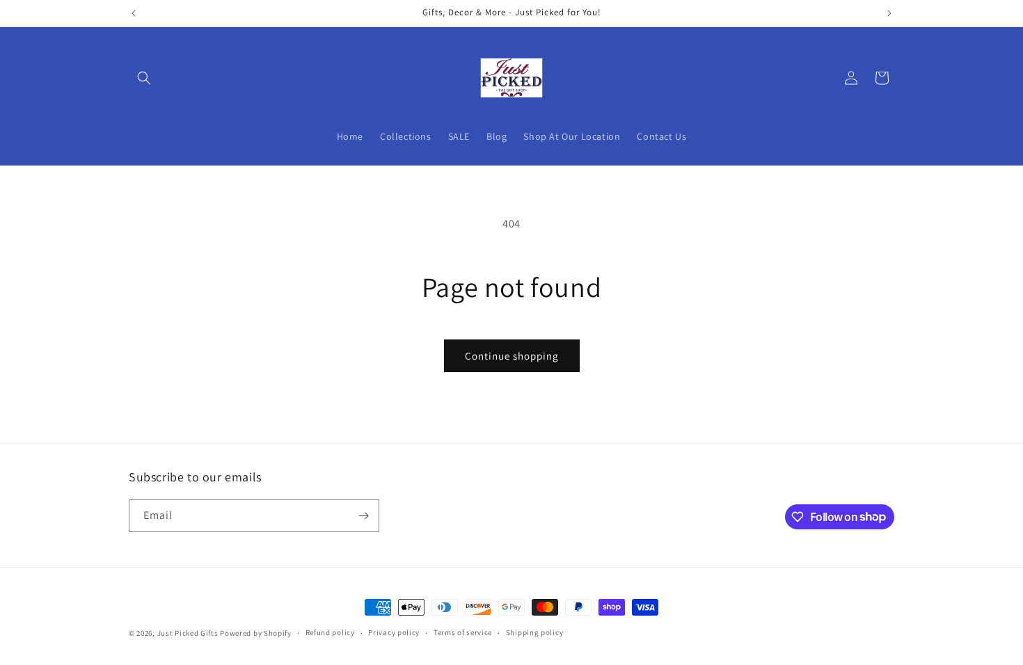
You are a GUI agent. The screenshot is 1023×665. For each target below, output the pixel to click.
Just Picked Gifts (188, 633)
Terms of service (463, 632)
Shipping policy (535, 632)
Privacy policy (394, 632)
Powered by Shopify (256, 633)
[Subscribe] (363, 515)
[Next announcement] (889, 13)
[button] (144, 78)
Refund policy (330, 632)
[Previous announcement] (133, 13)
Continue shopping (512, 355)
